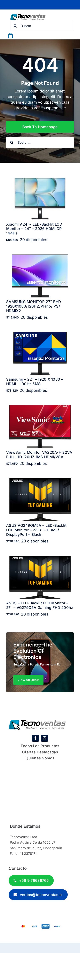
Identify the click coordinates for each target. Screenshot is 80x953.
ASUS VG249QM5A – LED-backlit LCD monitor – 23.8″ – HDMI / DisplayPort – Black (36, 529)
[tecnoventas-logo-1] (28, 16)
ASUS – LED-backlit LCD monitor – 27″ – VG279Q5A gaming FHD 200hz (39, 605)
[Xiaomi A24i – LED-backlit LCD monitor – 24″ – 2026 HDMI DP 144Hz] (40, 180)
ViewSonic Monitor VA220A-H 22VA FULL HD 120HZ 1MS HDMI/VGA (39, 454)
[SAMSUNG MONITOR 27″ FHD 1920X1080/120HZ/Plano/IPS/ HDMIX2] (40, 257)
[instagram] (44, 738)
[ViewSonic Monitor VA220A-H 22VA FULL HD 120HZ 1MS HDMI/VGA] (40, 408)
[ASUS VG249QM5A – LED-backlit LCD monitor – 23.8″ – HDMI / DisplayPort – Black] (40, 481)
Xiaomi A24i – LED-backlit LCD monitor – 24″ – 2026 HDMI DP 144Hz (34, 228)
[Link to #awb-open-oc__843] (20, 36)
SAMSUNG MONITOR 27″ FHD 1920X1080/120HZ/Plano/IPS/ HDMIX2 (33, 306)
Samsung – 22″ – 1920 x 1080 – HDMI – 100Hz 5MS (34, 381)
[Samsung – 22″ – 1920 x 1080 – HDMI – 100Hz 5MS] (40, 335)
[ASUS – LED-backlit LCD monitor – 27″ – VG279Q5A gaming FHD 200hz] (40, 558)
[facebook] (35, 738)
